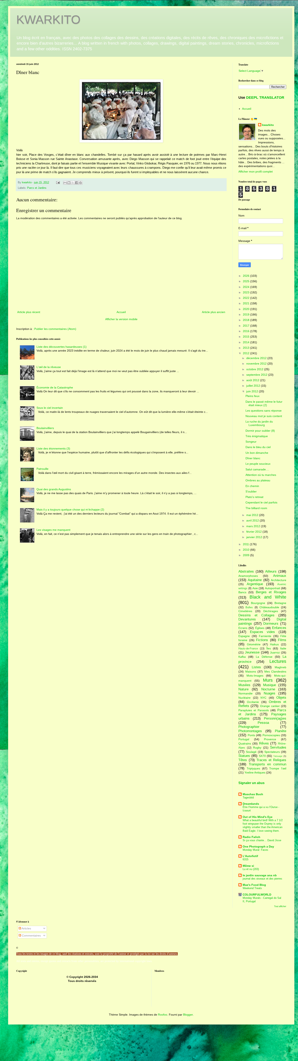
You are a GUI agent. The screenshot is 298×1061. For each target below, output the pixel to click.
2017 (246, 325)
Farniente (265, 636)
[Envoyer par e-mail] (65, 183)
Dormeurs (270, 623)
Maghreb (280, 667)
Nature (243, 689)
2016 (246, 331)
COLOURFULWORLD (257, 894)
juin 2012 (252, 391)
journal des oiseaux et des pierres (262, 878)
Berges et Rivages (271, 592)
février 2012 (254, 531)
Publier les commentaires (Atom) (55, 328)
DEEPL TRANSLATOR (265, 97)
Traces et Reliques (271, 760)
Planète (280, 731)
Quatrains (244, 743)
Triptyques (253, 768)
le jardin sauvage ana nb (260, 875)
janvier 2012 (254, 537)
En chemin (252, 486)
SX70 (262, 755)
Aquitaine (255, 580)
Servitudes (278, 747)
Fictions (262, 640)
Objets (281, 697)
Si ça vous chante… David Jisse (262, 840)
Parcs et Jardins (36, 188)
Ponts (251, 735)
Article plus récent (28, 312)
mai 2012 (252, 515)
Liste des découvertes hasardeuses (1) (61, 346)
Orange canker (270, 706)
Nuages (269, 693)
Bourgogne (258, 603)
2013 (246, 347)
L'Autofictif (250, 856)
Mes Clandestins (275, 671)
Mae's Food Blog (254, 884)
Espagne (244, 636)
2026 (246, 275)
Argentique (255, 584)
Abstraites (246, 571)
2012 (246, 353)
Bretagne (280, 603)
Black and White (268, 597)
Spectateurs (272, 751)
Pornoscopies (271, 735)
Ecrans (242, 628)
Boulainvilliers (45, 428)
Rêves (264, 743)
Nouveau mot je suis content (263, 416)
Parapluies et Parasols (253, 710)
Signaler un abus (251, 783)
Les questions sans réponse (263, 410)
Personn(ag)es (275, 718)
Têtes (242, 760)
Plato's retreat (254, 497)
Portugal (243, 739)
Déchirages (270, 611)
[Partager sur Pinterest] (80, 183)
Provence (270, 739)
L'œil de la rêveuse (48, 367)
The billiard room (256, 508)
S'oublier (251, 491)
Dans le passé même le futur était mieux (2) (263, 403)
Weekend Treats (252, 888)
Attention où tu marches (260, 474)
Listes (256, 667)
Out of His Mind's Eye (257, 817)
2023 (246, 292)
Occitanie (253, 702)
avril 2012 (253, 520)
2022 (246, 297)
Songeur (250, 441)
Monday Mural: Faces (255, 849)
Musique (269, 685)
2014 (246, 342)
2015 (246, 336)
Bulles (249, 607)
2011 (246, 544)
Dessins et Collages (256, 615)
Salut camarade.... (257, 469)
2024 (246, 287)
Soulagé (251, 751)
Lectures (277, 661)
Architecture (278, 580)
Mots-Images (255, 675)
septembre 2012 (257, 374)
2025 (246, 281)
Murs (268, 680)
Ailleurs (271, 571)
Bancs (242, 592)
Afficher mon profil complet (255, 171)
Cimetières (245, 611)
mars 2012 (253, 526)
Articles (26, 928)
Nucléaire (244, 697)
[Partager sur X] (73, 183)
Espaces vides (262, 632)
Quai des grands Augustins (53, 489)
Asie (255, 588)
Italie (283, 648)
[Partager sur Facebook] (77, 183)
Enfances (279, 628)
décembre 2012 (256, 358)
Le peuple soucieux (257, 463)
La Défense (264, 656)
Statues (244, 756)
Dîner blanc (252, 458)
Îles (268, 648)
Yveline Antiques (254, 772)
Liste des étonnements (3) (53, 448)
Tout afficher (280, 906)
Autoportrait (272, 588)
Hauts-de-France (248, 648)
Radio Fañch (251, 837)
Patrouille (42, 468)
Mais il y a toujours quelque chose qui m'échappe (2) (70, 509)
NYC (263, 697)
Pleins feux (252, 396)
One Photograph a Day (258, 846)
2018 (246, 320)
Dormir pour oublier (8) (260, 430)
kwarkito (268, 125)
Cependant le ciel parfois (261, 502)
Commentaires (31, 935)
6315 (245, 859)
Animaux (279, 576)
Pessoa (263, 723)
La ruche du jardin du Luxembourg (259, 423)
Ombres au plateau (257, 480)
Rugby (257, 747)
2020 (246, 309)
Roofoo (162, 1014)
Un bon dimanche (256, 452)
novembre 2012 (256, 363)
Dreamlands (251, 803)
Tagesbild (248, 797)
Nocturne (268, 689)
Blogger (188, 1014)
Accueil (121, 312)
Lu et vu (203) (251, 869)
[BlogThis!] (69, 183)
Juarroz (275, 652)
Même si (248, 865)
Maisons (250, 671)
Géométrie (253, 644)
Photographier (248, 727)
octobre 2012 (255, 369)
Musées (244, 685)
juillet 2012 (253, 385)
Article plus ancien (213, 312)
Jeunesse (252, 652)
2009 (246, 555)
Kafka (242, 656)
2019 (246, 314)
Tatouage (277, 756)
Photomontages (250, 731)
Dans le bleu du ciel (258, 447)
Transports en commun (267, 764)
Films (282, 640)
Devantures (247, 619)
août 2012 (253, 380)
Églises (259, 628)
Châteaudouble (269, 607)
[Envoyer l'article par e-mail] (58, 182)
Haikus (274, 644)
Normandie (245, 693)
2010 (246, 549)
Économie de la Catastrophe (54, 387)
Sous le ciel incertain (49, 407)
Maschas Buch (253, 794)
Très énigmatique (256, 436)
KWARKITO (48, 19)
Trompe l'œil (277, 768)
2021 (246, 303)
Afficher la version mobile (121, 319)
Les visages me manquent (53, 529)
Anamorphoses (248, 575)
